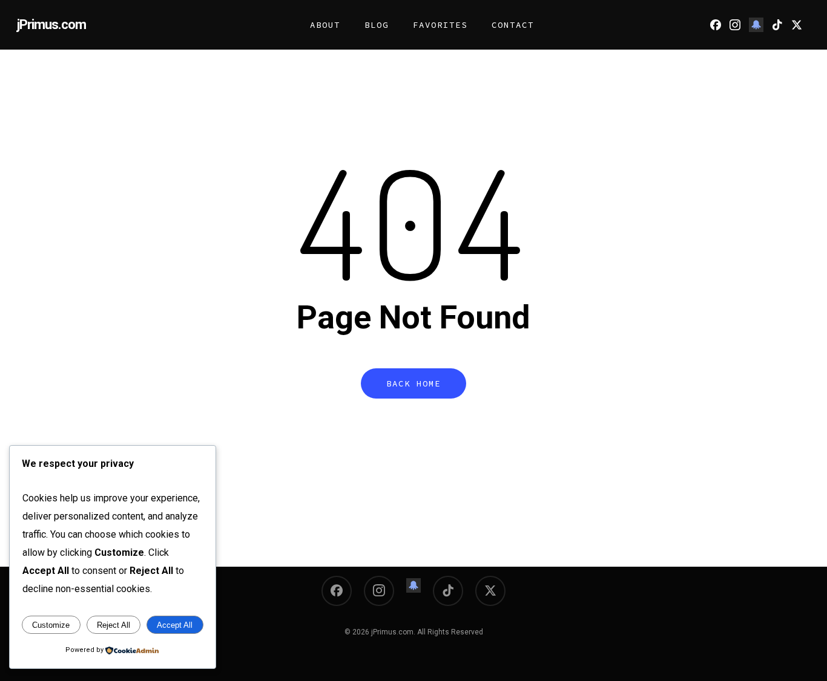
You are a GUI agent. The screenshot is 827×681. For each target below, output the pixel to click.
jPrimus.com (51, 24)
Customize (51, 625)
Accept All (175, 625)
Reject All (113, 625)
